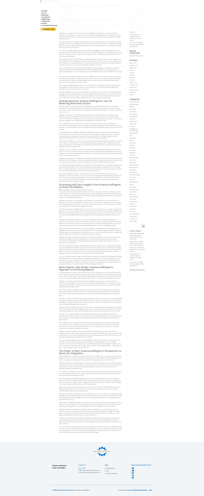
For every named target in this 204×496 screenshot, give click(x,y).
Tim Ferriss (132, 211)
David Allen (132, 119)
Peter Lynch (132, 177)
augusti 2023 (132, 92)
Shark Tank (132, 194)
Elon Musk (132, 126)
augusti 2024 (132, 68)
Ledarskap (132, 155)
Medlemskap (45, 19)
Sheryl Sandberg (133, 196)
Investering (132, 138)
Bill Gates (131, 106)
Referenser (45, 15)
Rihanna (131, 184)
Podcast (44, 23)
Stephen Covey (133, 201)
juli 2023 (131, 94)
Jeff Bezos (132, 145)
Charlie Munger (133, 114)
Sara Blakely (132, 187)
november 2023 (133, 85)
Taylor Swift (132, 209)
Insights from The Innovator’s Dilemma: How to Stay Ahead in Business (137, 249)
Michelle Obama (133, 167)
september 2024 (133, 65)
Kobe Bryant (132, 150)
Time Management (134, 214)
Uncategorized (133, 219)
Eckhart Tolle (132, 124)
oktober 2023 (132, 87)
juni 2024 (131, 72)
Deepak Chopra (133, 121)
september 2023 (133, 90)
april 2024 (132, 77)
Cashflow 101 (45, 21)
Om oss (43, 13)
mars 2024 (132, 80)
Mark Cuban (132, 162)
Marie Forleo (132, 160)
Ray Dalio (131, 179)
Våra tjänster (45, 17)
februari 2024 (132, 82)
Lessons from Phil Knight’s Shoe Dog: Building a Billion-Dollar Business (136, 44)
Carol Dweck (132, 111)
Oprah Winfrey (133, 172)
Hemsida (44, 11)
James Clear (132, 143)
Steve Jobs (132, 204)
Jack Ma (131, 140)
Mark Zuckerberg (133, 165)
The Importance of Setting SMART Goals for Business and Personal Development (136, 243)
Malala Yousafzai (133, 157)
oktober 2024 (132, 63)
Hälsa (130, 135)
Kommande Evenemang (49, 25)
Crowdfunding (133, 116)
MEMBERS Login (48, 29)
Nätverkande (132, 170)
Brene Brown (132, 109)
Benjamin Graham (134, 104)
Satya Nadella (133, 192)
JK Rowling (132, 148)
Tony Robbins (133, 216)
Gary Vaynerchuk (133, 133)
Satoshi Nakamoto (134, 189)
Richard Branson (133, 182)
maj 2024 (131, 75)
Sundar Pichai (132, 206)
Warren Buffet (133, 221)
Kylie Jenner (132, 152)
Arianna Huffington (134, 102)
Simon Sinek (132, 199)
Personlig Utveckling (134, 174)
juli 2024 (131, 70)
